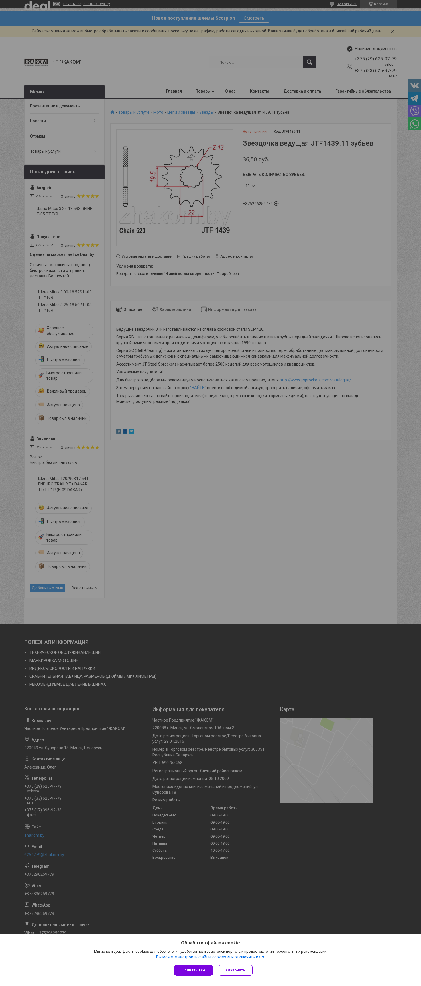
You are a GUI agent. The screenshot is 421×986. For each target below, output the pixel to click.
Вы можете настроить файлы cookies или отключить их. (208, 957)
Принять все (193, 970)
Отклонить (235, 970)
